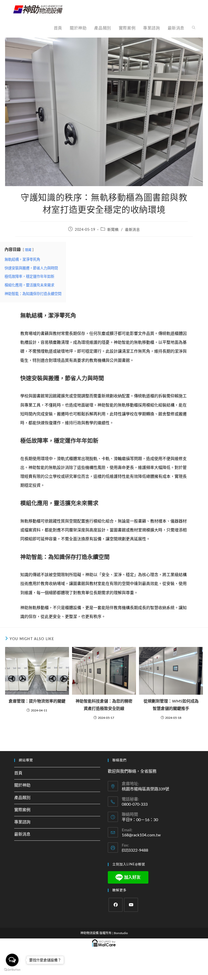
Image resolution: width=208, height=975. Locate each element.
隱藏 (28, 249)
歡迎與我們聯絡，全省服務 (132, 771)
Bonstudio (121, 933)
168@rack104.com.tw (141, 835)
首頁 (18, 773)
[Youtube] (131, 905)
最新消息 (132, 230)
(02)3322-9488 (135, 850)
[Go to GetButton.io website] (12, 969)
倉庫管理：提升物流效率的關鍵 (37, 701)
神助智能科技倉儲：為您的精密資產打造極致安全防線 (104, 705)
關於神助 (22, 785)
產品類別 (22, 798)
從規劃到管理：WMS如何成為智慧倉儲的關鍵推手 (171, 705)
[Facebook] (116, 905)
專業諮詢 (22, 822)
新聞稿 (112, 230)
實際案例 (22, 810)
